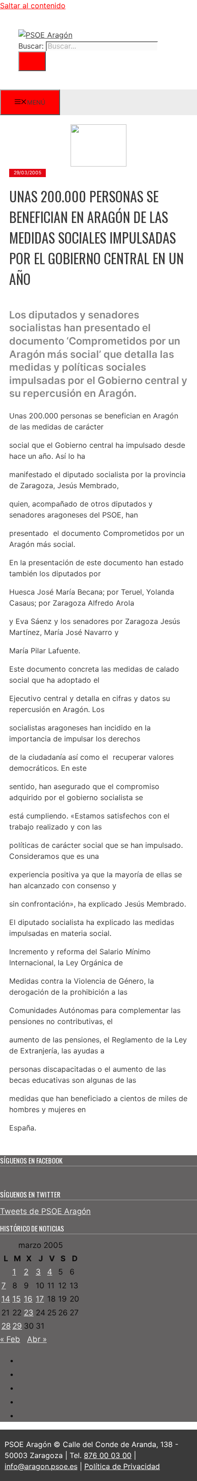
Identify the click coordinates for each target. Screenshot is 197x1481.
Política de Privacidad (122, 1466)
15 (16, 1298)
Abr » (37, 1339)
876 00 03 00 (107, 1455)
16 (28, 1298)
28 (6, 1326)
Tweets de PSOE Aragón (45, 1211)
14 (5, 1298)
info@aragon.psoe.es (41, 1466)
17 (40, 1298)
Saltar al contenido (33, 5)
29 (17, 1326)
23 (28, 1312)
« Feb (10, 1339)
